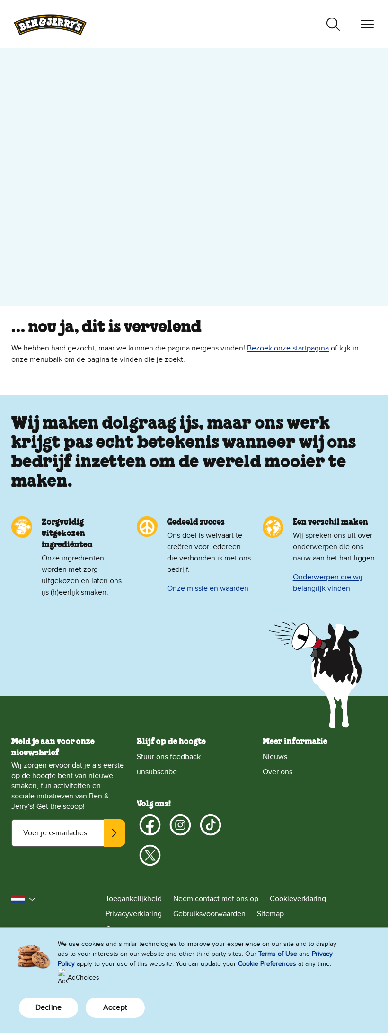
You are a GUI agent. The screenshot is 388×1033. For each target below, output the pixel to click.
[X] (150, 855)
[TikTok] (210, 825)
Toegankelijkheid (134, 898)
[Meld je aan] (114, 833)
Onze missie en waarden (207, 588)
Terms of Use (277, 954)
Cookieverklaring (298, 898)
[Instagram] (180, 825)
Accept (115, 1007)
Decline (48, 1007)
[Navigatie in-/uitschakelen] (367, 24)
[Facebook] (150, 825)
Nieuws (275, 757)
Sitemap (270, 914)
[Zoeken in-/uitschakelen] (333, 24)
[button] (24, 899)
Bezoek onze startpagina (288, 348)
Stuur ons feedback (169, 757)
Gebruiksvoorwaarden (209, 914)
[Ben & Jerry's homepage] (50, 24)
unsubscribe (157, 772)
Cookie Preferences (267, 964)
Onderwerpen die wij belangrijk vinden (327, 582)
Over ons (277, 772)
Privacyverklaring (134, 914)
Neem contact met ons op (215, 898)
